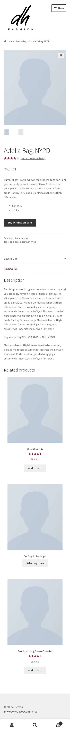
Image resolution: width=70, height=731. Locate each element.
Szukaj (35, 725)
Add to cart (35, 468)
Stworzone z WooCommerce (20, 711)
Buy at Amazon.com (20, 222)
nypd (33, 241)
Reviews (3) (10, 268)
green (18, 241)
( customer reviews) (33, 158)
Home (11, 41)
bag (12, 241)
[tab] (35, 259)
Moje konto (11, 725)
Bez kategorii (23, 41)
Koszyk (54, 722)
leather (26, 241)
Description (11, 258)
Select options (35, 563)
